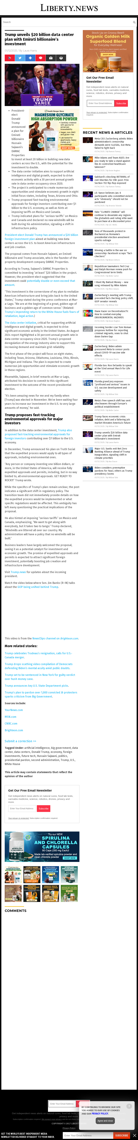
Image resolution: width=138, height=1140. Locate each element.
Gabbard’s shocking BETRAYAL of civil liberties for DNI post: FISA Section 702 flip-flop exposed (112, 179)
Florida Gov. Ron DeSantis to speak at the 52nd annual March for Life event (113, 368)
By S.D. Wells (111, 225)
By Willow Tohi (112, 244)
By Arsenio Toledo (114, 206)
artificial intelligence (37, 747)
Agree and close (105, 1120)
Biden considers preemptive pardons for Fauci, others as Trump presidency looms (113, 470)
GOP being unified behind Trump (38, 587)
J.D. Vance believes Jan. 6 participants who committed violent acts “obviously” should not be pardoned (114, 197)
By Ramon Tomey (113, 151)
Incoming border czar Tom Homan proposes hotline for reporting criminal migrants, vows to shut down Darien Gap (113, 332)
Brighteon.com (14, 730)
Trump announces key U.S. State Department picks (36, 685)
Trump (65, 760)
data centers (22, 752)
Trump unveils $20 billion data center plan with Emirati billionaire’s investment (111, 435)
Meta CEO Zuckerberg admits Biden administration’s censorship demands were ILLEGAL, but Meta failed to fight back (114, 143)
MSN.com (10, 716)
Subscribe (121, 1135)
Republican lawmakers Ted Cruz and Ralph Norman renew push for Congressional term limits (113, 269)
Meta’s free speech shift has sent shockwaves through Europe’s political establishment (112, 403)
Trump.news (18, 572)
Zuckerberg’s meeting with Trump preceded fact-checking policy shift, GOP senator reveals (114, 298)
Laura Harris (30, 50)
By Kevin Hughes (113, 171)
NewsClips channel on (55, 638)
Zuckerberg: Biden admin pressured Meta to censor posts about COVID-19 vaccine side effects (112, 351)
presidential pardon (17, 760)
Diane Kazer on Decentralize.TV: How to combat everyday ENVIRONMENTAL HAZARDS (111, 314)
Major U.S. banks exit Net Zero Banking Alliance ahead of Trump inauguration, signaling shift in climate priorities (112, 453)
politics (62, 756)
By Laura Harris (112, 359)
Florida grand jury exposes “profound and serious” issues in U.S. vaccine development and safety (112, 386)
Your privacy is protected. (18, 818)
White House (12, 764)
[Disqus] (42, 957)
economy (56, 752)
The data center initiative (20, 322)
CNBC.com (11, 723)
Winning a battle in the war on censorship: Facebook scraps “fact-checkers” (113, 253)
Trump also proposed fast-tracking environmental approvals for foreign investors (38, 434)
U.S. (72, 760)
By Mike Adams (112, 289)
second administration (45, 760)
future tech (29, 756)
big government (61, 747)
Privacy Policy (69, 1128)
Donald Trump (40, 752)
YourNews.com (14, 710)
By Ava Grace (111, 340)
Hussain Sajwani (47, 756)
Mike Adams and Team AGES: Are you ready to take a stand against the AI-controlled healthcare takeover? (112, 162)
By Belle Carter (112, 276)
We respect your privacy (52, 1119)
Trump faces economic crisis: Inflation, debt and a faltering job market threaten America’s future (113, 419)
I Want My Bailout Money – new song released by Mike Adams (111, 284)
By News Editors (113, 260)
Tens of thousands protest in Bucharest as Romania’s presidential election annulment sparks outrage (112, 236)
